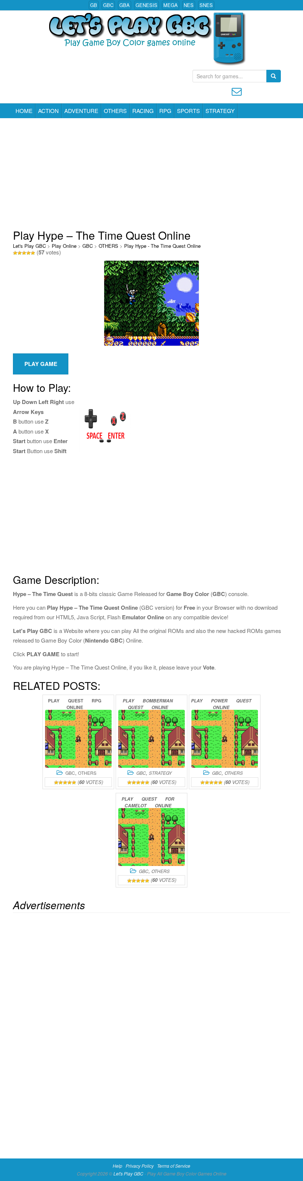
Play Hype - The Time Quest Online (162, 245)
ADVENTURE (81, 110)
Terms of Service (173, 1166)
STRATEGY (220, 110)
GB (93, 4)
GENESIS (146, 4)
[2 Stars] (19, 253)
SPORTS (188, 110)
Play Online (64, 245)
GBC (108, 4)
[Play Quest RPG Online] (78, 739)
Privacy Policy (140, 1166)
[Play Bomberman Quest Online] (151, 739)
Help (117, 1166)
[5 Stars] (33, 253)
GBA (124, 4)
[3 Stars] (24, 253)
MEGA (170, 4)
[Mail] (237, 90)
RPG (165, 110)
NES (189, 4)
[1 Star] (15, 253)
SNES (206, 4)
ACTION (48, 110)
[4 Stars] (28, 253)
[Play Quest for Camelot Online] (151, 837)
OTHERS (115, 110)
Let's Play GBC (29, 245)
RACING (143, 110)
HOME (24, 110)
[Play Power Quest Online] (224, 739)
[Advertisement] (151, 173)
